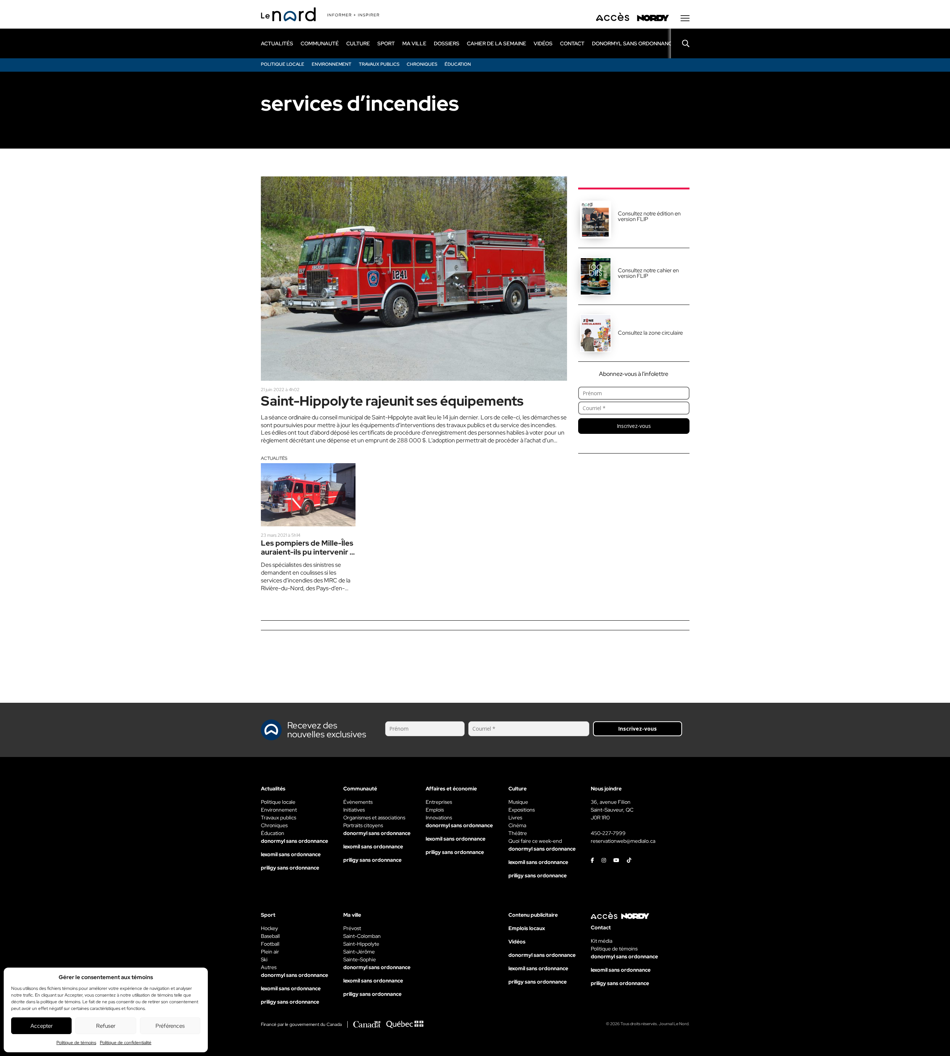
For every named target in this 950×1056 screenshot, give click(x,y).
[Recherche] (680, 43)
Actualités (274, 458)
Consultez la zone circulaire (650, 333)
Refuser (105, 1026)
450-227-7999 (608, 833)
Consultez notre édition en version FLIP (649, 216)
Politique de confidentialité (125, 1043)
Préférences (170, 1026)
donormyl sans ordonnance (633, 43)
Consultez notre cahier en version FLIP (648, 273)
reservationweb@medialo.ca (623, 841)
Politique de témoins (76, 1043)
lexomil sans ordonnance (291, 854)
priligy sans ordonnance (290, 867)
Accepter (41, 1026)
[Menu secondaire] (685, 18)
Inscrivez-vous (634, 425)
